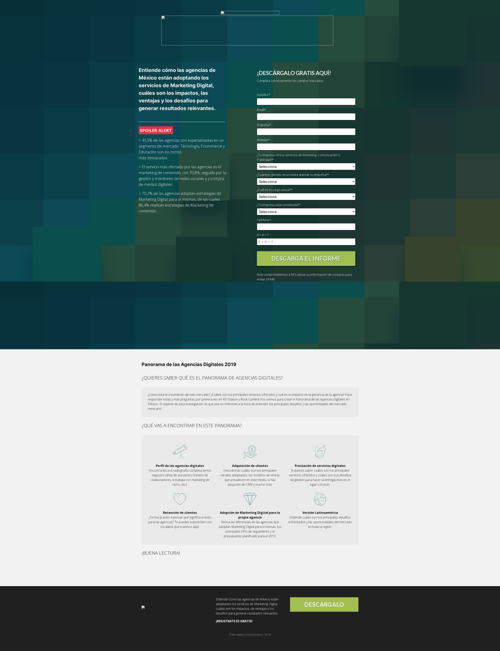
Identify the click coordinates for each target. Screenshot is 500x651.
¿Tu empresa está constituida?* (278, 205)
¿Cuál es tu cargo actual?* (275, 190)
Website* (263, 140)
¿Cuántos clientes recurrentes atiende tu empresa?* (293, 175)
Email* (261, 110)
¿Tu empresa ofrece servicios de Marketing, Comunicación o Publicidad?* (298, 157)
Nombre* (263, 95)
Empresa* (264, 125)
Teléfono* (264, 220)
